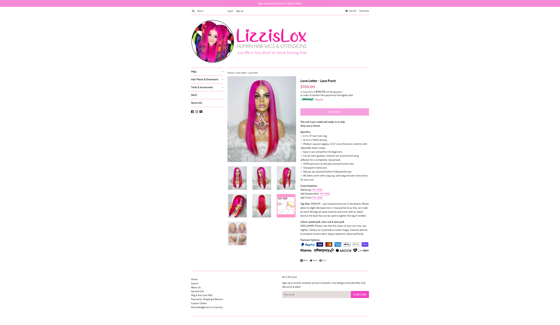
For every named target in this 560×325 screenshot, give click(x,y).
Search (194, 283)
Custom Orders (199, 303)
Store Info (196, 102)
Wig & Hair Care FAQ (201, 295)
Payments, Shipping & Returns (207, 299)
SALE (194, 95)
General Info (197, 291)
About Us (196, 287)
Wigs (207, 71)
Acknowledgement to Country (207, 307)
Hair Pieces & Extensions (207, 79)
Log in (230, 10)
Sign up (239, 10)
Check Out (364, 10)
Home (194, 279)
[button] (334, 91)
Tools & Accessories (207, 87)
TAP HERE (317, 189)
